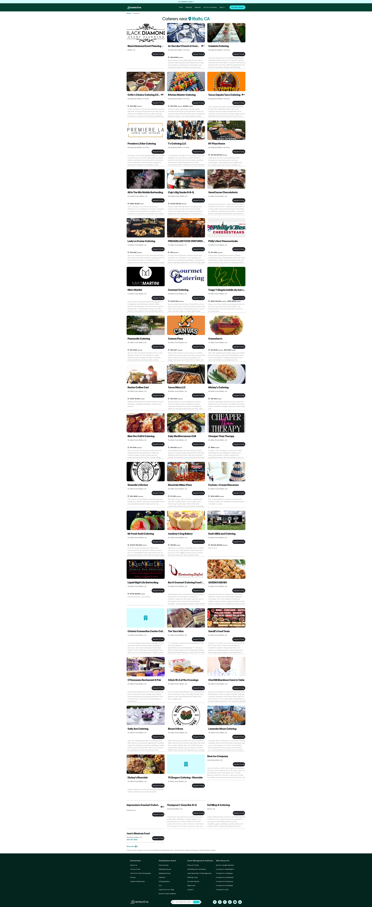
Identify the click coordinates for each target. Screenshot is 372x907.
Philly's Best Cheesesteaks (223, 241)
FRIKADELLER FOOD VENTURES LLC (188, 241)
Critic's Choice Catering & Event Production (152, 94)
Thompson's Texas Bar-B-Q (182, 805)
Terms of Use (135, 869)
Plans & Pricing (192, 865)
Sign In (222, 7)
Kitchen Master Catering (182, 94)
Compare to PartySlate (224, 885)
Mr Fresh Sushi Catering (141, 533)
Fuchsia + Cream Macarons (223, 484)
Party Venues (163, 865)
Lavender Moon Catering (222, 728)
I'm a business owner (185, 1)
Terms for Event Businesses (140, 873)
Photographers (164, 881)
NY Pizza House (216, 143)
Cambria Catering (218, 46)
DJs (160, 885)
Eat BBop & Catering (218, 805)
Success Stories (193, 881)
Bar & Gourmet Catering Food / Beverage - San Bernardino (200, 582)
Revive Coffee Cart (138, 387)
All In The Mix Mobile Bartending (145, 192)
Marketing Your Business (196, 869)
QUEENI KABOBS (217, 582)
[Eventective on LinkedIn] (240, 902)
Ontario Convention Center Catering (148, 631)
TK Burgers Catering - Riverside (185, 777)
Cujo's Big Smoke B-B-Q (181, 192)
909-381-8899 (132, 840)
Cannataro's (215, 338)
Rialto (129, 13)
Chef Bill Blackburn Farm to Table (226, 680)
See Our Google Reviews (225, 865)
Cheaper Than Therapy (221, 436)
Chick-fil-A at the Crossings (183, 680)
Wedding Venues (165, 869)
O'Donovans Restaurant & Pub (144, 680)
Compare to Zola (222, 889)
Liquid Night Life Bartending (143, 582)
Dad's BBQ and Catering (222, 533)
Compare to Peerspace (224, 881)
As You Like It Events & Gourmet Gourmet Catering (195, 46)
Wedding (189, 7)
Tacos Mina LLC (177, 387)
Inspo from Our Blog (166, 889)
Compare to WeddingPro (225, 869)
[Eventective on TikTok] (230, 902)
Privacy (133, 877)
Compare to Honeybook (224, 877)
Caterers (162, 877)
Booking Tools (192, 877)
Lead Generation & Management (199, 873)
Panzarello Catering (139, 338)
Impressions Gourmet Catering (144, 805)
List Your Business (210, 7)
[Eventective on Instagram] (220, 902)
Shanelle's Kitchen (138, 484)
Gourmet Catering (178, 289)
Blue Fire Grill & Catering (141, 436)
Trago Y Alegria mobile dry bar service (229, 289)
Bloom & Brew (175, 728)
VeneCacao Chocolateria (223, 192)
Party (181, 7)
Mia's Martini (135, 289)
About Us (133, 865)
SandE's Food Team (219, 631)
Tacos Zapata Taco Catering (224, 94)
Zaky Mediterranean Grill (182, 436)
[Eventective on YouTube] (235, 902)
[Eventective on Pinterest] (225, 902)
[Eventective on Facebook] (215, 902)
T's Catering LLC (177, 143)
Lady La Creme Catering (141, 241)
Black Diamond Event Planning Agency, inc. (151, 46)
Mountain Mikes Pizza (180, 484)
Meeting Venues (164, 873)
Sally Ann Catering (138, 728)
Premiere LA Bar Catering (142, 143)
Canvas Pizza (175, 338)
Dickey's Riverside (138, 777)
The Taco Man (176, 631)
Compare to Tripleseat (224, 873)
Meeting (198, 7)
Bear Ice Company (217, 756)
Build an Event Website (167, 894)
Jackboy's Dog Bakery (180, 533)
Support (190, 889)
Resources (191, 885)
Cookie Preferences (137, 881)
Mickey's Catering (218, 387)
